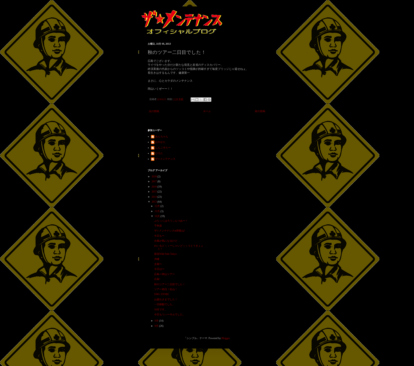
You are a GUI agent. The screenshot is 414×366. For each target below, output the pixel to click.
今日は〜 (159, 269)
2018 (154, 176)
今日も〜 (159, 235)
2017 (154, 181)
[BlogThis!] (197, 99)
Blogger (225, 338)
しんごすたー (163, 147)
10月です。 (160, 309)
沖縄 (156, 259)
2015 (154, 191)
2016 (154, 186)
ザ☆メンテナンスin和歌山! (169, 230)
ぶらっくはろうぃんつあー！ (171, 220)
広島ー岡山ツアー (164, 274)
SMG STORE (161, 294)
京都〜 (158, 264)
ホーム (207, 111)
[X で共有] (201, 99)
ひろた (159, 153)
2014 (154, 196)
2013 (154, 201)
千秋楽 (158, 225)
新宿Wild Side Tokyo (165, 253)
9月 (157, 320)
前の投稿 (260, 111)
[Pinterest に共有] (209, 99)
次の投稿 (154, 111)
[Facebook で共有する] (205, 99)
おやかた (160, 142)
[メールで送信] (193, 99)
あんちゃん (161, 136)
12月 (157, 206)
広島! (157, 279)
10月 (157, 216)
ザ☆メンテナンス (165, 158)
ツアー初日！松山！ (165, 289)
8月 (157, 325)
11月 (157, 211)
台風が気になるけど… (167, 240)
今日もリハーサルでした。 (169, 314)
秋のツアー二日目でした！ (169, 284)
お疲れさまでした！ (165, 299)
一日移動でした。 (164, 304)
